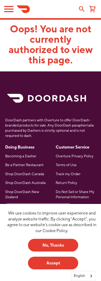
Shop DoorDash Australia (25, 183)
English (79, 276)
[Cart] (92, 9)
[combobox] (83, 276)
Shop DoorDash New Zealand (22, 194)
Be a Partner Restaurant (24, 165)
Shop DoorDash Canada (24, 174)
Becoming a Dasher (21, 156)
